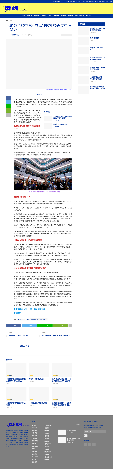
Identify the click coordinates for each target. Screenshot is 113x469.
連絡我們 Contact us (107, 1)
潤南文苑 (46, 433)
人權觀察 (43, 15)
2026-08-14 (55, 383)
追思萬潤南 (47, 452)
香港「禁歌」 (43, 319)
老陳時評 (46, 441)
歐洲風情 (56, 15)
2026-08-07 (55, 407)
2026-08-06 (93, 52)
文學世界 (63, 15)
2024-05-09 (24, 35)
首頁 (23, 15)
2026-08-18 (93, 61)
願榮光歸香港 (34, 319)
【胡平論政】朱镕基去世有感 (38, 403)
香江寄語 (46, 459)
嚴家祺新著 (35, 441)
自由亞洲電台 (15, 35)
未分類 (34, 459)
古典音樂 (81, 15)
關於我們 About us (67, 1)
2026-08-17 (56, 126)
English (88, 15)
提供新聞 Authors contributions (93, 1)
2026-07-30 (93, 81)
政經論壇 (36, 15)
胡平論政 (46, 446)
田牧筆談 (46, 438)
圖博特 (34, 443)
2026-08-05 (93, 40)
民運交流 (46, 428)
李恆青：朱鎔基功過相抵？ (60, 124)
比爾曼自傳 (47, 425)
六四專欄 (34, 433)
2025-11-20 (70, 442)
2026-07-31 (93, 91)
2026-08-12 (32, 405)
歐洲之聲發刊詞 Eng (57, 1)
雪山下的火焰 (48, 457)
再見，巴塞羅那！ (95, 38)
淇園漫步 (46, 430)
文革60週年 (35, 456)
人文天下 (49, 15)
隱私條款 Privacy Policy (79, 1)
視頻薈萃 (70, 15)
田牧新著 (46, 436)
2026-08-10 (93, 32)
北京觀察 (34, 435)
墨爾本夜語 (35, 446)
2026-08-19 (56, 120)
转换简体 (39, 94)
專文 (76, 15)
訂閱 (85, 435)
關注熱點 (29, 15)
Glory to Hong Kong (23, 319)
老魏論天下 (47, 444)
